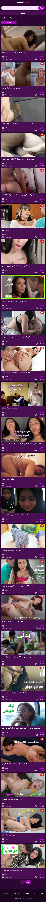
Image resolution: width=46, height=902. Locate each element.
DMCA (26, 893)
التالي (28, 882)
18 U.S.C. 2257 (38, 893)
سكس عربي (25, 898)
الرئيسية (5, 893)
